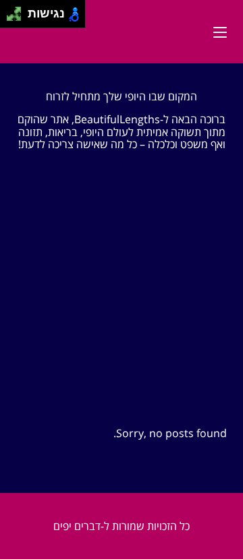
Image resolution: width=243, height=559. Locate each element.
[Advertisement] (121, 283)
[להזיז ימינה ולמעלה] (18, 10)
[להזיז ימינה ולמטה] (18, 18)
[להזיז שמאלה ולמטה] (10, 18)
